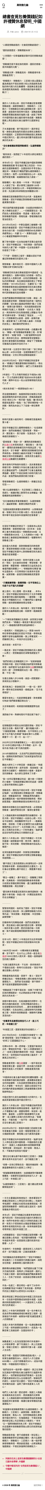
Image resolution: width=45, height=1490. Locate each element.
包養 (32, 667)
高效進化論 (22, 5)
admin (16, 32)
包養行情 (8, 444)
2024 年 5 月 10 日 (31, 32)
